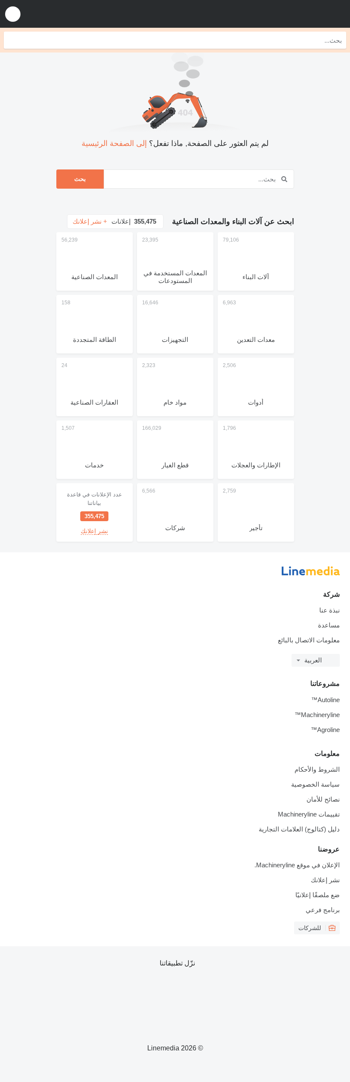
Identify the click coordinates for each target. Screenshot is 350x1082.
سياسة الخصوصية (315, 784)
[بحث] (12, 40)
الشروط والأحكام (317, 769)
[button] (13, 14)
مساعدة (329, 625)
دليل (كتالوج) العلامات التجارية (299, 829)
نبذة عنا (329, 610)
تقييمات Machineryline (309, 814)
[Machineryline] (291, 14)
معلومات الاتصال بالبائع (309, 640)
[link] (94, 512)
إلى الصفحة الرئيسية (114, 143)
